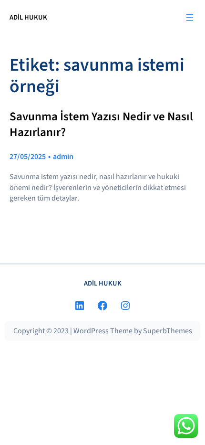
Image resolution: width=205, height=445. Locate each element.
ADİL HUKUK (28, 17)
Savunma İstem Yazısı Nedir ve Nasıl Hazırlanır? (101, 124)
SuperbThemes (167, 331)
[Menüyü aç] (189, 17)
